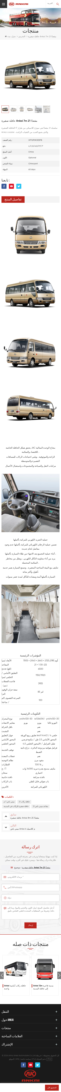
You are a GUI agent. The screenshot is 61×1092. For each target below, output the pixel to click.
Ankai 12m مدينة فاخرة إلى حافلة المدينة (43, 987)
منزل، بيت (11, 36)
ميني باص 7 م (9, 802)
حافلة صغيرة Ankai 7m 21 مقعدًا (36, 868)
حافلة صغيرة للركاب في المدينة (16, 806)
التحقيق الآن (51, 1088)
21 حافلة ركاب (24, 802)
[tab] (13, 199)
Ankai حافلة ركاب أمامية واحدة (15, 987)
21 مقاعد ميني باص (40, 806)
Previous (2, 975)
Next (59, 975)
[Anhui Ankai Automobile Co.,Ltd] (18, 4)
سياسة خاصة (26, 1059)
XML (17, 1059)
